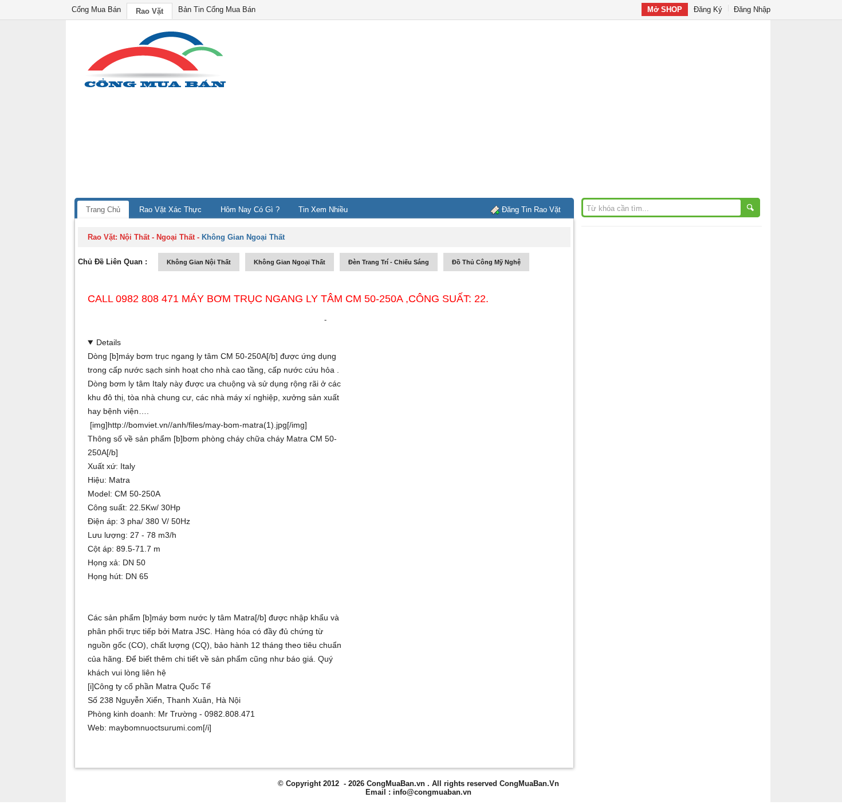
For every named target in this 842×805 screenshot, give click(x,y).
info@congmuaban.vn (432, 792)
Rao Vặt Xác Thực (170, 209)
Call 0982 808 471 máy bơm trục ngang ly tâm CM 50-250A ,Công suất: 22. (288, 298)
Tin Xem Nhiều (323, 209)
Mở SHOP (664, 9)
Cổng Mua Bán (96, 9)
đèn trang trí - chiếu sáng (388, 262)
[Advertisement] (518, 112)
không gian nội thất (199, 262)
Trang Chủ (103, 209)
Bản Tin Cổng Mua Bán (216, 9)
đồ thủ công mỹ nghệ (486, 262)
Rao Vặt (149, 11)
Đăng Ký (708, 9)
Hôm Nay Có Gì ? (250, 209)
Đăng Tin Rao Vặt (531, 209)
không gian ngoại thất (289, 262)
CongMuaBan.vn (396, 783)
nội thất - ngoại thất (157, 237)
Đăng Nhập (752, 9)
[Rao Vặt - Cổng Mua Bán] (155, 87)
